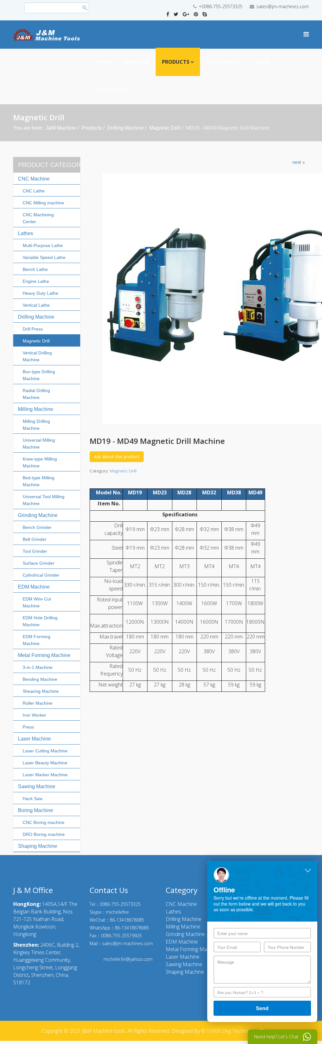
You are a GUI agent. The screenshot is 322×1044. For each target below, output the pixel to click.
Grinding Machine (38, 515)
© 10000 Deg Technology (229, 1030)
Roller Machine (38, 703)
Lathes (25, 233)
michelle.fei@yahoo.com (128, 959)
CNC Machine (34, 178)
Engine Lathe (36, 281)
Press (28, 726)
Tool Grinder (35, 551)
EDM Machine (34, 586)
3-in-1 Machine (38, 667)
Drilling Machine (125, 128)
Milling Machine (35, 409)
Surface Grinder (38, 563)
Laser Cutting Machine (45, 750)
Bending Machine (40, 679)
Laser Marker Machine (45, 774)
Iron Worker (34, 715)
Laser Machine (34, 738)
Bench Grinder (37, 527)
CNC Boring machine (43, 822)
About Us (136, 61)
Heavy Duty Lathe (40, 293)
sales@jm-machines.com (282, 6)
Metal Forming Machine (44, 655)
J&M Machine (61, 128)
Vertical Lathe (36, 305)
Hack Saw (32, 798)
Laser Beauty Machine (45, 762)
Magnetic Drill (164, 128)
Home (103, 61)
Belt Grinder (35, 539)
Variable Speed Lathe (44, 257)
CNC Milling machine (43, 202)
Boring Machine (35, 810)
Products (175, 61)
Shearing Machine (41, 691)
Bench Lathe (35, 269)
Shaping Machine (37, 846)
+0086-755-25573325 (220, 6)
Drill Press (33, 328)
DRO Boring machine (44, 834)
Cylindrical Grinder (41, 575)
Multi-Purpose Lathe (43, 245)
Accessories (222, 61)
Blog (263, 61)
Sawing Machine (36, 786)
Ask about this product (117, 457)
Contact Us (112, 90)
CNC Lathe (34, 190)
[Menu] (306, 34)
